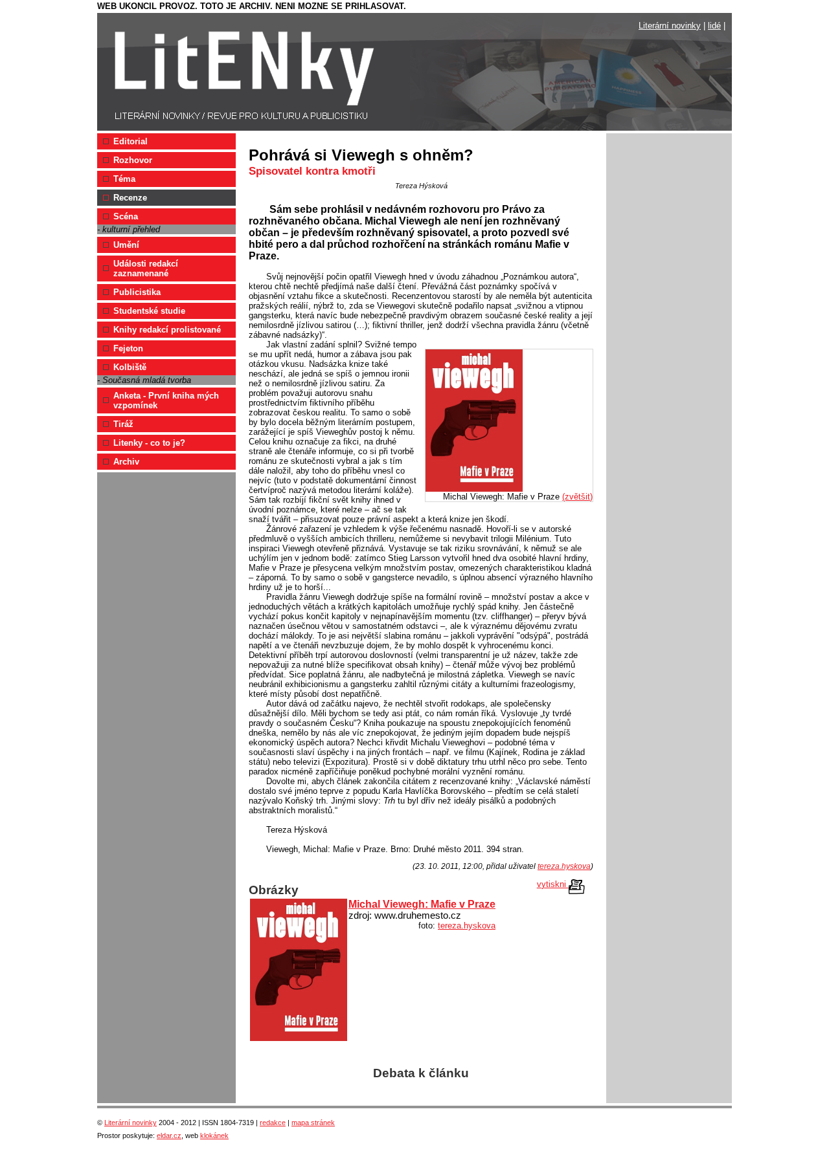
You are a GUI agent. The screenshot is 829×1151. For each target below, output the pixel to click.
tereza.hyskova (564, 866)
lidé (714, 25)
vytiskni (553, 884)
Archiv (126, 461)
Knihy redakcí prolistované (167, 329)
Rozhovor (132, 160)
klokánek (214, 1135)
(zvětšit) (577, 496)
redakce (273, 1122)
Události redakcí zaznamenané (145, 268)
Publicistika (137, 292)
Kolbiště (129, 367)
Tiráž (123, 424)
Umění (126, 245)
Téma (124, 179)
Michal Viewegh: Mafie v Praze (421, 904)
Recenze (130, 198)
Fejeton (128, 348)
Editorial (130, 141)
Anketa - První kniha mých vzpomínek (166, 400)
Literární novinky (670, 25)
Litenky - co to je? (149, 443)
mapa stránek (313, 1122)
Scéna (125, 216)
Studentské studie (149, 311)
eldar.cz (169, 1135)
